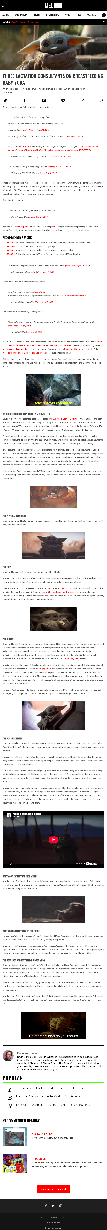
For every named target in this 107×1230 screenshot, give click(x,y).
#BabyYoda (27, 146)
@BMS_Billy (83, 265)
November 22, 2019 (44, 302)
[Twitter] (5, 100)
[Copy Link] (82, 100)
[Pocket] (63, 100)
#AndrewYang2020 (90, 146)
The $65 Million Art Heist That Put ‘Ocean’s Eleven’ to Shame (53, 1104)
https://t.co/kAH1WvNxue (61, 166)
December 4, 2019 (45, 272)
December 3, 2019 (33, 332)
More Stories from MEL (53, 1189)
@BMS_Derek (70, 265)
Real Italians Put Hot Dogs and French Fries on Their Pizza (51, 1088)
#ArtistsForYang (15, 150)
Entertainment (21, 14)
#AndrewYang (42, 150)
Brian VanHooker (18, 22)
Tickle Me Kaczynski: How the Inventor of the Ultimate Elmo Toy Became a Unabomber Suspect (67, 1164)
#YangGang (29, 150)
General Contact (53, 1222)
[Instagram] (101, 100)
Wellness (91, 14)
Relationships (52, 14)
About (43, 1217)
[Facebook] (24, 100)
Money (68, 14)
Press (63, 1217)
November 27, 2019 (38, 216)
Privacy (54, 1217)
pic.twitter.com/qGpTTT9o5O (21, 325)
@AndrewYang (56, 150)
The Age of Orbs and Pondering (53, 1137)
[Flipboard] (43, 100)
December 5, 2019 (74, 136)
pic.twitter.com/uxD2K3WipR (36, 130)
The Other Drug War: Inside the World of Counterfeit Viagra (51, 1096)
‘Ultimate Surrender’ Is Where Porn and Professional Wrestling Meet (44, 254)
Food (79, 14)
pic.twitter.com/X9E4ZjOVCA (77, 150)
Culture (5, 14)
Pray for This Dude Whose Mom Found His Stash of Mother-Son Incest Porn (48, 242)
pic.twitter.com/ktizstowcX (74, 295)
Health (37, 14)
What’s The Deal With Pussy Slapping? (30, 246)
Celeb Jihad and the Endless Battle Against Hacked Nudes (39, 250)
